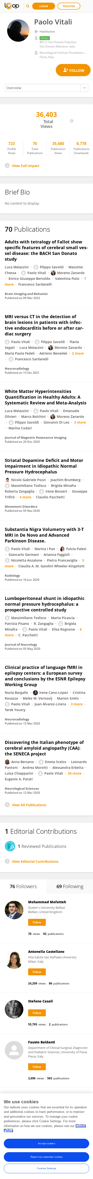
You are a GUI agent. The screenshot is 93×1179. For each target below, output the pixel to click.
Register (69, 6)
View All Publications (29, 805)
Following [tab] (70, 886)
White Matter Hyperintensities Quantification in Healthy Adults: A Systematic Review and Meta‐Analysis (45, 397)
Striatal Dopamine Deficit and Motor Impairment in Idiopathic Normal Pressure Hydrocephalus (44, 466)
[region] (46, 1136)
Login (43, 6)
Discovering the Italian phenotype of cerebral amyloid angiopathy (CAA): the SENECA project (44, 748)
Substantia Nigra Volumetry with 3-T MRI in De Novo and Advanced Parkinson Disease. (44, 535)
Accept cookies (46, 1143)
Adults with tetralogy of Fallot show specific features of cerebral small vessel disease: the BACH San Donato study (46, 250)
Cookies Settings (46, 1168)
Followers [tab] (23, 886)
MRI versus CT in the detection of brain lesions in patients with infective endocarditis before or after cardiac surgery (44, 325)
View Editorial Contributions (35, 861)
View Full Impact (25, 165)
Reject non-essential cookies (47, 1157)
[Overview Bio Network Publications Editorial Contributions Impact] (46, 88)
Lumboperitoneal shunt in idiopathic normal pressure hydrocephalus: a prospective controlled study (44, 604)
